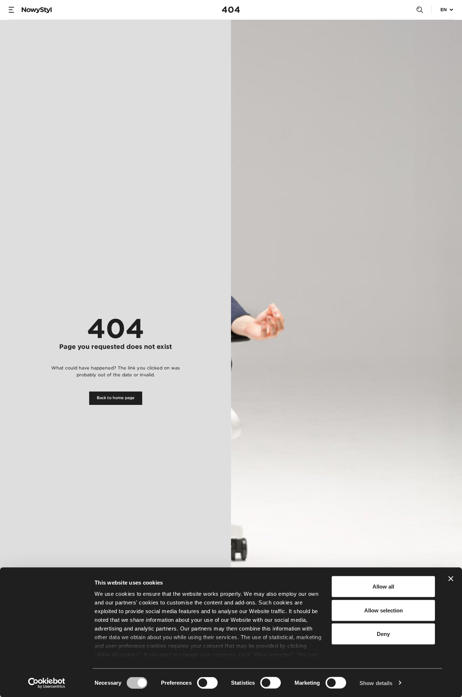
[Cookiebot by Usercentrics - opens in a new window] (46, 682)
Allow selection (383, 610)
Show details (375, 683)
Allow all (383, 586)
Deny (383, 634)
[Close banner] (450, 578)
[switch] (207, 682)
